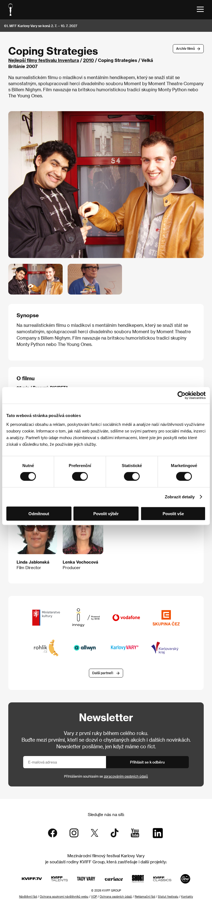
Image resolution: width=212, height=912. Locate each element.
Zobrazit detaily (180, 496)
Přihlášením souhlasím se (106, 776)
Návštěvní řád (28, 896)
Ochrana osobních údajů (116, 896)
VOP (94, 896)
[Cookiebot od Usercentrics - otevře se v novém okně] (181, 395)
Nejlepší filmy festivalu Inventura (43, 60)
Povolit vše (173, 513)
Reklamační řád (145, 896)
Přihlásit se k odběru (147, 762)
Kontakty (187, 896)
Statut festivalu (168, 896)
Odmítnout (38, 513)
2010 (88, 60)
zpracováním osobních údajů (126, 776)
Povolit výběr (106, 513)
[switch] (80, 476)
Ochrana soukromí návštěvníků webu (64, 896)
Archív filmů (185, 48)
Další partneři (102, 673)
